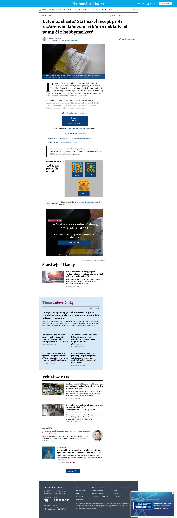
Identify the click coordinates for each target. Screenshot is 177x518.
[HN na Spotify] (65, 500)
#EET (75, 142)
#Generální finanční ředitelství (81, 138)
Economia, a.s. (56, 490)
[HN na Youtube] (68, 500)
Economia (78, 493)
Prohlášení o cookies (97, 490)
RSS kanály (117, 496)
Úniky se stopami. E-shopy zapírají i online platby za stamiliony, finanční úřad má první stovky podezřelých (84, 274)
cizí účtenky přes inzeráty (64, 91)
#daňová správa (53, 142)
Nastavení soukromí (97, 493)
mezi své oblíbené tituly (86, 202)
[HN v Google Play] (50, 509)
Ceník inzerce (79, 499)
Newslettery (117, 493)
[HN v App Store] (62, 509)
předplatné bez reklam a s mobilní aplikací (76, 128)
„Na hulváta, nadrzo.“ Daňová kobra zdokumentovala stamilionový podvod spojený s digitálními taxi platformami (84, 339)
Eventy (115, 490)
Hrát (77, 175)
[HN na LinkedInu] (63, 500)
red (87, 77)
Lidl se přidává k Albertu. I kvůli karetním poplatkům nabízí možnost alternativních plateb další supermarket (84, 386)
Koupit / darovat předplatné (121, 487)
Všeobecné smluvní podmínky (100, 496)
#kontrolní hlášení (65, 142)
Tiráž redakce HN (80, 490)
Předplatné (165, 3)
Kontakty (78, 487)
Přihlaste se (82, 133)
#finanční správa (64, 138)
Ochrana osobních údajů (99, 487)
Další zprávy (73, 471)
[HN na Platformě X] (54, 500)
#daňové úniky (52, 138)
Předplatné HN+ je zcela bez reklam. (96, 260)
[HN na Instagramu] (60, 500)
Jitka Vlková (50, 38)
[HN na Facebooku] (57, 500)
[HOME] (40, 10)
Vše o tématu (74, 243)
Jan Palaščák (47, 428)
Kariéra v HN (79, 496)
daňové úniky (63, 302)
